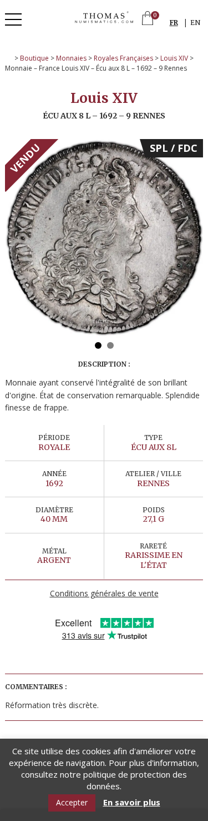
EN (195, 22)
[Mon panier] (147, 19)
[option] (104, 238)
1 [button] (98, 345)
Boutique (34, 58)
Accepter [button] (72, 802)
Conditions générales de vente (104, 593)
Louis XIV (174, 58)
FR (174, 22)
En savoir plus (131, 802)
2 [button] (110, 345)
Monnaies (71, 58)
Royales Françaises (123, 58)
